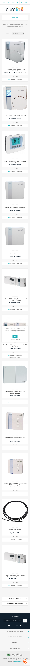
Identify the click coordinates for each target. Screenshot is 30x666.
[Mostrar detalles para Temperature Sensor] (15, 236)
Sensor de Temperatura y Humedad (15, 207)
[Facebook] (13, 625)
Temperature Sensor (15, 253)
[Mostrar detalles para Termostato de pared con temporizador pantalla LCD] (15, 52)
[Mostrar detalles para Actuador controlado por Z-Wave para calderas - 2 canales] (15, 374)
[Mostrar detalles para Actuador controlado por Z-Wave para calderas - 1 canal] (15, 420)
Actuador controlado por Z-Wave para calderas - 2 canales (15, 392)
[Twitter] (9, 625)
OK (15, 336)
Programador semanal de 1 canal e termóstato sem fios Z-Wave (15, 576)
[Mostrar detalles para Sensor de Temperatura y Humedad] (15, 190)
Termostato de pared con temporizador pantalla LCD (15, 70)
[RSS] (21, 625)
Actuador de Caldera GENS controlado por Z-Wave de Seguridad (15, 484)
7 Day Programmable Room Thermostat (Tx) (15, 161)
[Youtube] (17, 625)
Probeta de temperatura (15, 529)
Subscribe (25, 620)
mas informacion (15, 339)
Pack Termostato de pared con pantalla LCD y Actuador (15, 345)
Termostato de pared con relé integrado (15, 115)
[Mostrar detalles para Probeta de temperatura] (15, 512)
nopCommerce (18, 661)
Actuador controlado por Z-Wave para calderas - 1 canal (15, 438)
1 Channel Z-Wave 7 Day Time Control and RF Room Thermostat (15, 299)
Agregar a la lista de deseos (17, 76)
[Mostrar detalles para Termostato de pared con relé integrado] (15, 98)
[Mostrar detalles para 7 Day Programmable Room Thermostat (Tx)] (15, 144)
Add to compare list (13, 76)
